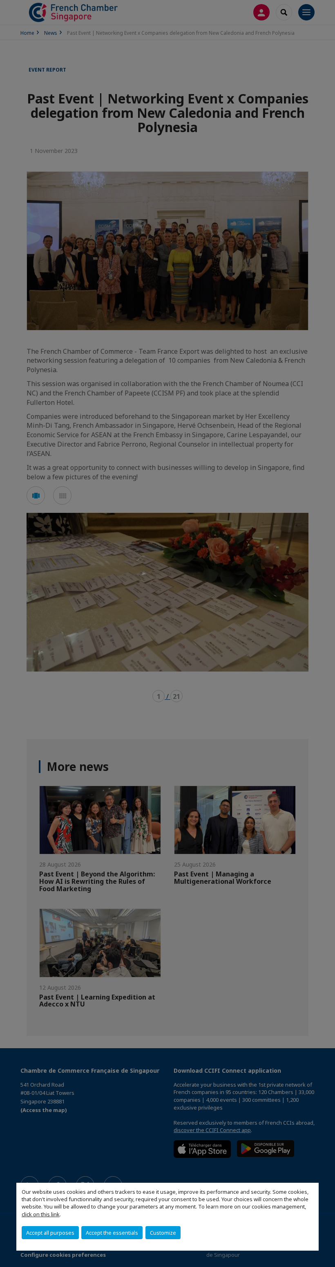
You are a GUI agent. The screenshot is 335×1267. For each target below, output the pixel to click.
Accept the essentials (112, 1232)
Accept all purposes (50, 1232)
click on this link (41, 1214)
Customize (163, 1232)
